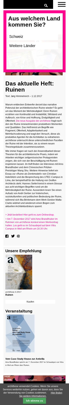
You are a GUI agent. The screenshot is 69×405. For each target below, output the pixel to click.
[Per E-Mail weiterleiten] (19, 236)
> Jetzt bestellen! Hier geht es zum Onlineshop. (30, 214)
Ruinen (9, 295)
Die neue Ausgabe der (33, 121)
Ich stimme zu (34, 400)
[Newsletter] (62, 4)
